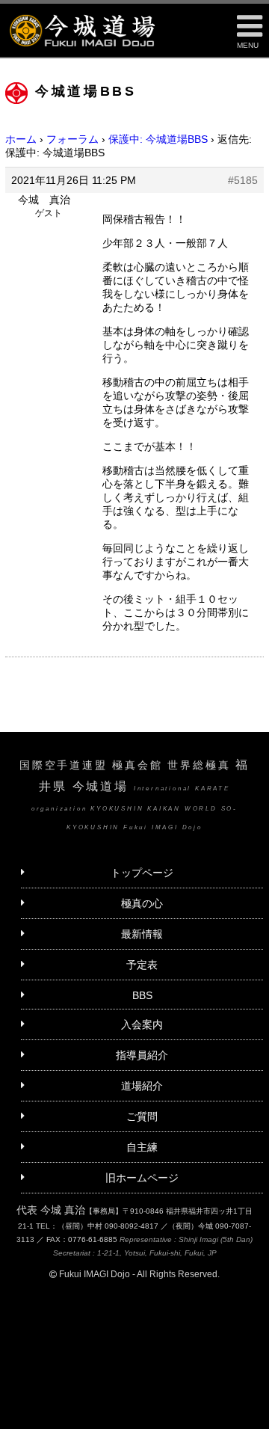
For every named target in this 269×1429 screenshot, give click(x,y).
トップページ (142, 873)
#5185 (243, 180)
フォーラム (72, 139)
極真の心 (142, 903)
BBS (142, 995)
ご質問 (142, 1116)
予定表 (142, 965)
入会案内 (142, 1024)
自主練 (142, 1147)
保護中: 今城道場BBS (158, 139)
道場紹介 (142, 1086)
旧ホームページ (142, 1178)
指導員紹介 (142, 1055)
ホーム (21, 139)
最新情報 (142, 934)
